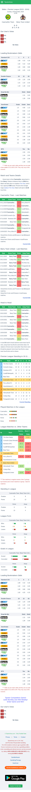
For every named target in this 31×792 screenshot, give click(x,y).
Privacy (8, 737)
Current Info (26, 244)
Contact (23, 737)
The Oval (22, 183)
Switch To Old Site (15, 786)
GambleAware (15, 757)
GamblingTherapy (15, 760)
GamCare (15, 763)
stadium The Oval (9, 188)
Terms (15, 737)
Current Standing (25, 402)
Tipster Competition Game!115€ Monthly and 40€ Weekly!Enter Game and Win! (15, 700)
